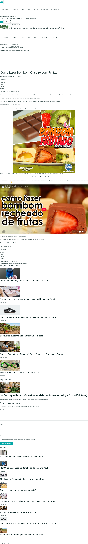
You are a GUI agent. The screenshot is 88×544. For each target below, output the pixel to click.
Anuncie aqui (5, 18)
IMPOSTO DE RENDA (15, 24)
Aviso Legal (20, 18)
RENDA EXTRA (3, 16)
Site (1, 435)
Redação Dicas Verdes (5, 76)
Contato (12, 18)
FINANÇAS (15, 9)
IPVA (11, 22)
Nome (1, 424)
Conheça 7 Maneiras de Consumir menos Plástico (13, 263)
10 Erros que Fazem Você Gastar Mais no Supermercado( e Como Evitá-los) (43, 395)
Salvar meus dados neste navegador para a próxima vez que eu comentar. (18, 439)
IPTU (11, 20)
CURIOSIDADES (55, 9)
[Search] (1, 2)
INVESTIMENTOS (14, 16)
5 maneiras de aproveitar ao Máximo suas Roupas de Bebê (27, 299)
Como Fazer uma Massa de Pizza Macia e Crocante (44, 176)
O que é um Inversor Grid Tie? (9, 261)
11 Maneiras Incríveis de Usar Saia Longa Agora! (22, 457)
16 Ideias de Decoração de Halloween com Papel (11, 47)
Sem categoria (6, 50)
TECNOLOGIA (5, 9)
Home (1, 50)
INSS (23, 9)
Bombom (64, 94)
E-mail (2, 430)
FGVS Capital (9, 541)
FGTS (29, 9)
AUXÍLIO (36, 9)
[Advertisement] (44, 61)
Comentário (3, 409)
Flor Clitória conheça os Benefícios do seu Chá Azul (24, 280)
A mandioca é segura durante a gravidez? (19, 512)
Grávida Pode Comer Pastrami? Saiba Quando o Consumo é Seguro (32, 354)
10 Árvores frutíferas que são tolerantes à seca (21, 336)
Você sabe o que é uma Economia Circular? (20, 372)
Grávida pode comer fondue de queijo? (18, 490)
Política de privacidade (31, 18)
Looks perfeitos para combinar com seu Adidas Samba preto (28, 317)
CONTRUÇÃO (44, 9)
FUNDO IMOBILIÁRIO (15, 46)
